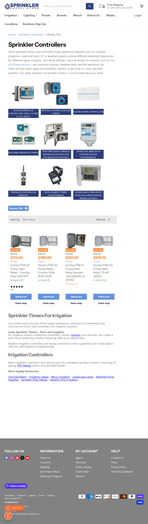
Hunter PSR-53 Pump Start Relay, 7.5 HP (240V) (102, 270)
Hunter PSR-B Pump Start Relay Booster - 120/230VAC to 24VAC (75, 272)
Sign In (79, 457)
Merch (77, 15)
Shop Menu (10, 495)
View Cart (81, 462)
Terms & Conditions (122, 471)
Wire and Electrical (12, 498)
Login (138, 15)
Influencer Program (51, 476)
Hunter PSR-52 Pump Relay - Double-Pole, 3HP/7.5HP (47, 270)
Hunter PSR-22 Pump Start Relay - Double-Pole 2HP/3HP (20, 270)
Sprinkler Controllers (31, 34)
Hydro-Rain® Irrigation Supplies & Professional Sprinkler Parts (88, 195)
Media (110, 15)
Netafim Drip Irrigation (64, 379)
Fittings (51, 495)
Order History (83, 467)
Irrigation (11, 15)
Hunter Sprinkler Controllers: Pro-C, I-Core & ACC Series (23, 113)
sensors (76, 335)
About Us (93, 15)
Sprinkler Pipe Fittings (34, 379)
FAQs (114, 462)
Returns (80, 476)
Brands (62, 15)
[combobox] (64, 6)
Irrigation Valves (39, 377)
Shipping (45, 467)
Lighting (29, 15)
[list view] (112, 219)
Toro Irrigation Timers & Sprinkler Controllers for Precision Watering (56, 154)
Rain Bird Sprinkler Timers (23, 153)
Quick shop (21, 303)
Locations (11, 24)
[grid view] (109, 219)
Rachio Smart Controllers (88, 112)
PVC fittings (24, 365)
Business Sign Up (34, 24)
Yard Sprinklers (17, 377)
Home (12, 34)
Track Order (82, 471)
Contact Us (117, 457)
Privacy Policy (118, 467)
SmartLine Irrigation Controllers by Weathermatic (88, 154)
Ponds (46, 15)
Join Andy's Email (49, 471)
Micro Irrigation (60, 377)
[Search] (90, 6)
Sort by (15, 219)
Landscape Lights (82, 377)
